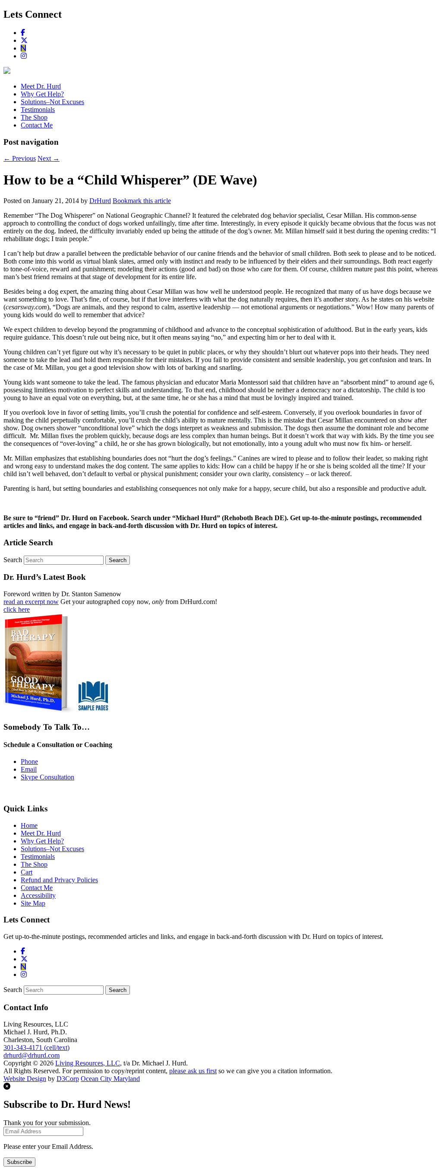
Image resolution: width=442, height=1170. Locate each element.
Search (12, 559)
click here (16, 609)
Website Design (24, 1078)
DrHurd (100, 200)
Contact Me (37, 125)
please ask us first (193, 1071)
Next (49, 158)
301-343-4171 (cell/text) (36, 1047)
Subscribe (19, 1162)
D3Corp (68, 1078)
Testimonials (38, 109)
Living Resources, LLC (87, 1063)
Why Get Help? (42, 94)
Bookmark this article (142, 200)
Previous (19, 158)
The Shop (34, 117)
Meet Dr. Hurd (41, 86)
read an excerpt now (31, 601)
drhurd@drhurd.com (31, 1055)
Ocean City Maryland (110, 1078)
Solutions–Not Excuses (52, 101)
